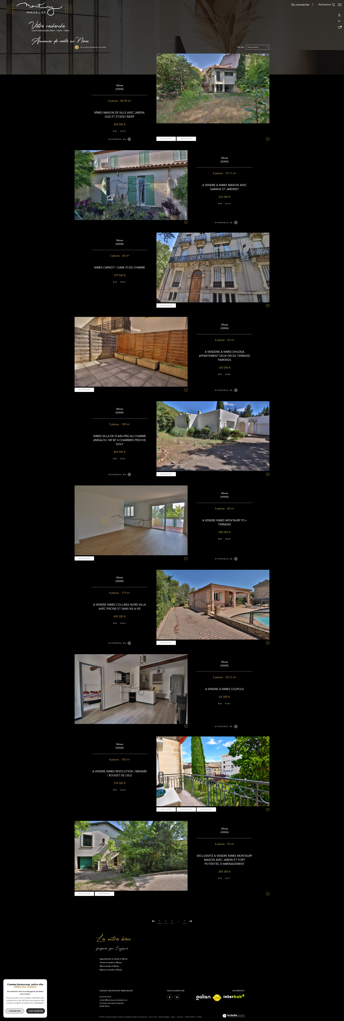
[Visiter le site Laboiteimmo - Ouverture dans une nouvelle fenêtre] (234, 1016)
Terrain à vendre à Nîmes (110, 962)
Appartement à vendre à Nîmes (113, 958)
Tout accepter (35, 1011)
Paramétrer (15, 1011)
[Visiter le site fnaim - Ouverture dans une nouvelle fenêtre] (217, 997)
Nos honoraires (142, 1017)
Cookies (199, 1017)
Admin (173, 1017)
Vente (59, 30)
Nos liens (180, 1017)
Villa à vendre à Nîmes (109, 966)
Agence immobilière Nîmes (43, 30)
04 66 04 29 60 (105, 996)
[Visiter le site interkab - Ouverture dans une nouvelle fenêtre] (234, 996)
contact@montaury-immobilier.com (113, 1000)
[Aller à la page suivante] (190, 921)
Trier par (240, 47)
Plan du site (153, 1017)
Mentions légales (164, 1017)
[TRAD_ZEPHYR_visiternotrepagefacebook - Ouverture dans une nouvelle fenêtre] (169, 997)
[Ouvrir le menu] (339, 4)
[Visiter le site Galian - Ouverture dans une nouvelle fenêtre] (203, 997)
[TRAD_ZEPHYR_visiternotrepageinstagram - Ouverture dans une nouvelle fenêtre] (177, 997)
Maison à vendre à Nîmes (110, 969)
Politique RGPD (190, 1017)
